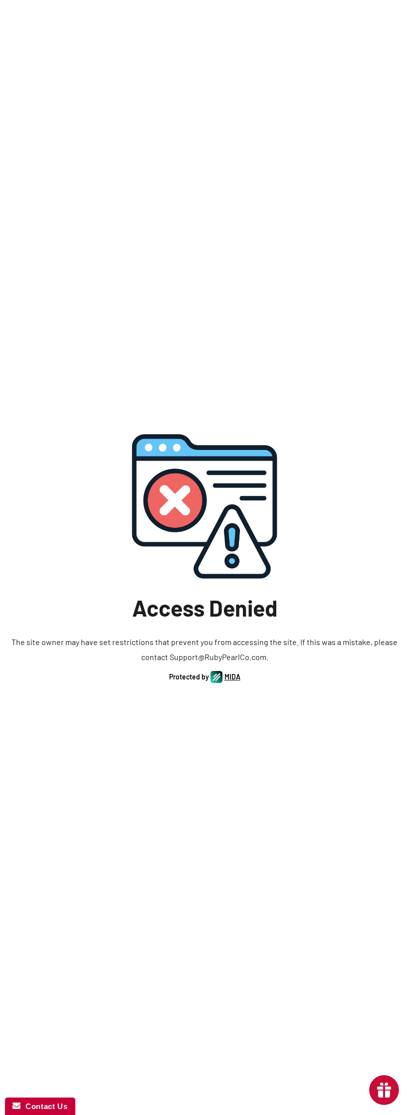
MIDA (232, 676)
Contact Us (43, 1106)
